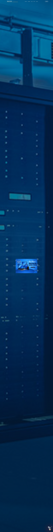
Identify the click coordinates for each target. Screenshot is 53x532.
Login (47, 1)
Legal (31, 1)
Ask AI (34, 1)
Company (29, 1)
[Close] (16, 260)
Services (26, 1)
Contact (37, 1)
